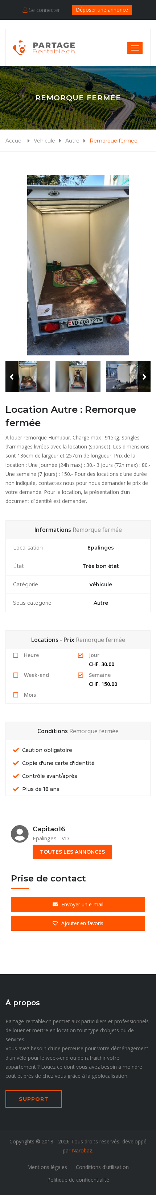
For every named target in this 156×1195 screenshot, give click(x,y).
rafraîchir (95, 1057)
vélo (21, 1057)
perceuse (72, 1048)
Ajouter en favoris (82, 923)
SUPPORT (34, 1099)
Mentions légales (47, 1167)
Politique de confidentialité (78, 1179)
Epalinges (100, 547)
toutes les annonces (72, 852)
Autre (72, 140)
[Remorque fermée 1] (78, 265)
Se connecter (44, 9)
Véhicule (44, 140)
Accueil (14, 140)
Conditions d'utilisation (102, 1167)
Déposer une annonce (102, 9)
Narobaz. (82, 1150)
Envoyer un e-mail (82, 904)
